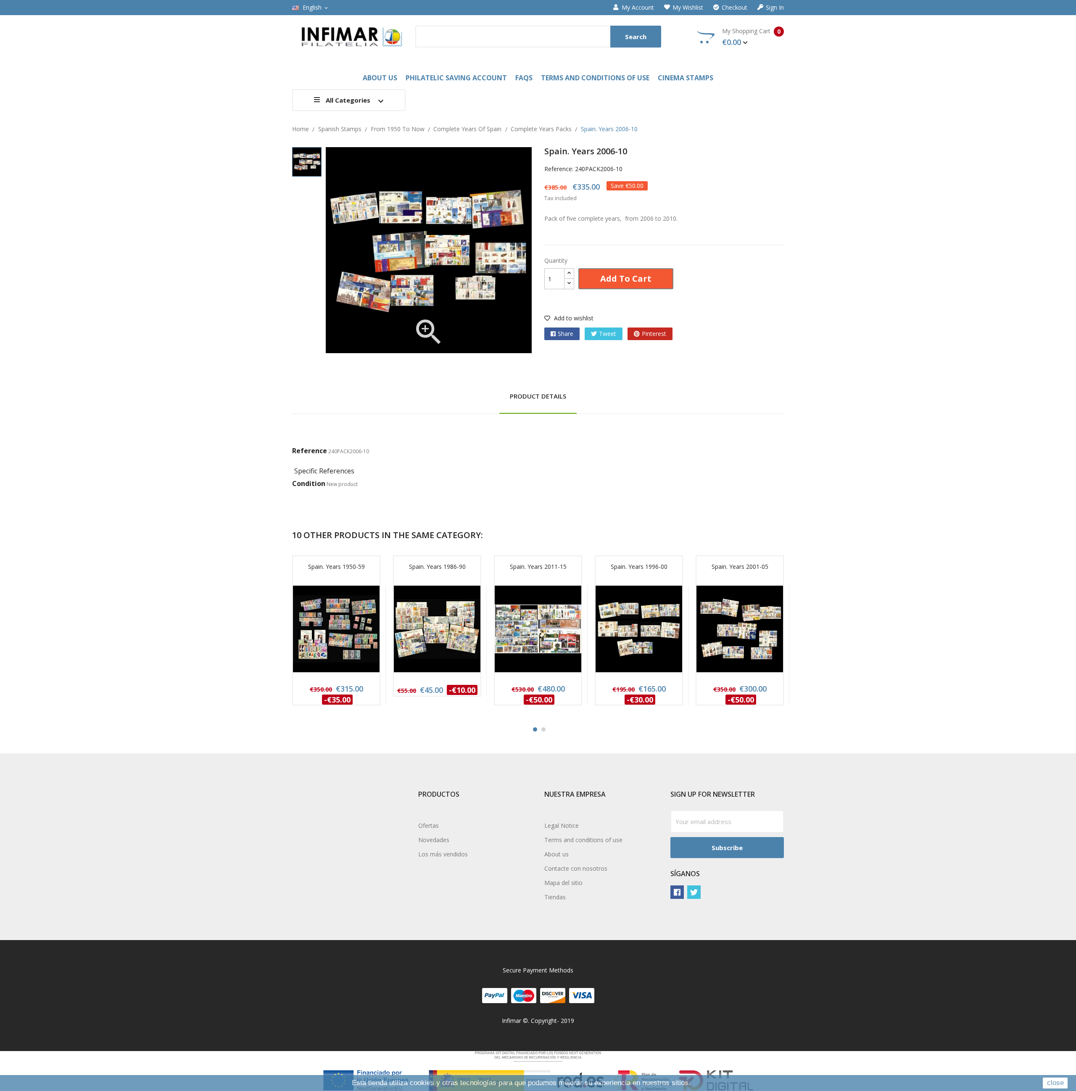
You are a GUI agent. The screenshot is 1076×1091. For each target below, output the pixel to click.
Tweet (607, 334)
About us (556, 854)
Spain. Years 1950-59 (336, 567)
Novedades (433, 840)
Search (635, 36)
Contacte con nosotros (575, 868)
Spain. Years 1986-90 (437, 567)
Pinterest (654, 334)
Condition (308, 483)
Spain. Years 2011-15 (538, 567)
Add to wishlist (572, 318)
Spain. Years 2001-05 (740, 567)
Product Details (538, 396)
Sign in (775, 7)
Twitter (694, 892)
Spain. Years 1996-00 (639, 567)
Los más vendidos (443, 854)
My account (638, 7)
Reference (309, 450)
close (1055, 1083)
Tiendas (555, 897)
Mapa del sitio (563, 883)
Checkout (734, 7)
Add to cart (625, 278)
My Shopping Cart (751, 37)
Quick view (336, 631)
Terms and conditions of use (583, 840)
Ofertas (428, 825)
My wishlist (687, 7)
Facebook (677, 892)
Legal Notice (561, 825)
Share (565, 334)
